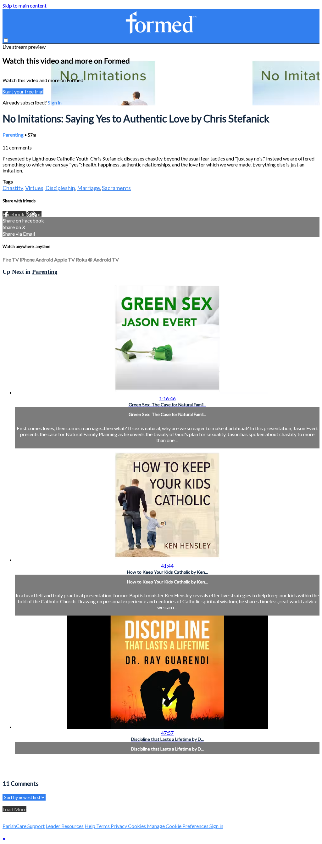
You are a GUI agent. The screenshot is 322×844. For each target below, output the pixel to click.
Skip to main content (25, 5)
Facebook (14, 214)
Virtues (34, 187)
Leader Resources (65, 826)
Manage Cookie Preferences (178, 826)
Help (90, 826)
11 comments (17, 147)
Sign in (55, 102)
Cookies (137, 826)
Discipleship (60, 187)
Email (36, 214)
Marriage (88, 187)
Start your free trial (23, 91)
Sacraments (116, 187)
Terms (103, 826)
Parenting (14, 135)
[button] (6, 40)
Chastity (13, 187)
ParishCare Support (24, 826)
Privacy (119, 826)
